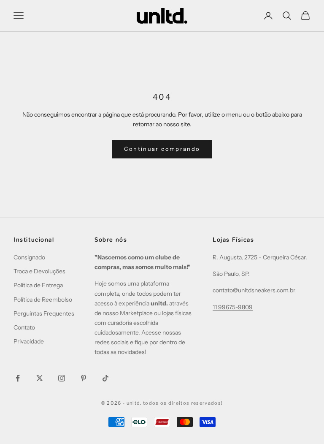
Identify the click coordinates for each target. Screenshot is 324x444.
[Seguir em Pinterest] (83, 378)
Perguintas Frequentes (44, 313)
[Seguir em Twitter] (39, 378)
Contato (24, 327)
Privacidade (29, 341)
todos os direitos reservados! (183, 403)
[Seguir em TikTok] (105, 378)
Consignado (29, 257)
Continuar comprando (162, 148)
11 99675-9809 (233, 307)
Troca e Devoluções (39, 271)
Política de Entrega (38, 285)
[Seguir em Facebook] (18, 378)
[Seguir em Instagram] (61, 378)
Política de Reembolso (43, 299)
